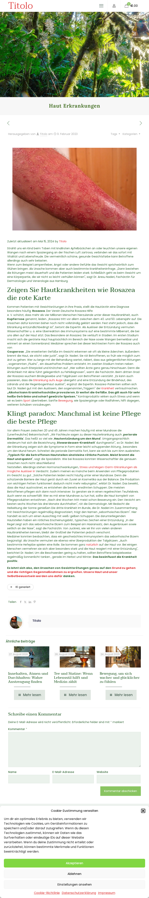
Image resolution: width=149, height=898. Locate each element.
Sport (26, 400)
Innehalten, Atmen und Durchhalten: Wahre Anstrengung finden (28, 678)
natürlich (92, 545)
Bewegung (65, 400)
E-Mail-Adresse (63, 772)
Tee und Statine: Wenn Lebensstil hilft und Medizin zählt (73, 678)
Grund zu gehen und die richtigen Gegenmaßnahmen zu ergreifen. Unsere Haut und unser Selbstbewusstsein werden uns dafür (71, 572)
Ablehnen (74, 874)
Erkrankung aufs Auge (48, 380)
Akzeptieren (74, 863)
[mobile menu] (101, 6)
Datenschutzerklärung (79, 893)
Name (12, 772)
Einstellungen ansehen (74, 884)
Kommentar (17, 729)
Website (102, 772)
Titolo (20, 6)
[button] (143, 811)
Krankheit (107, 388)
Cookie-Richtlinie (47, 893)
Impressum (106, 893)
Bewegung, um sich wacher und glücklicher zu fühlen (120, 678)
